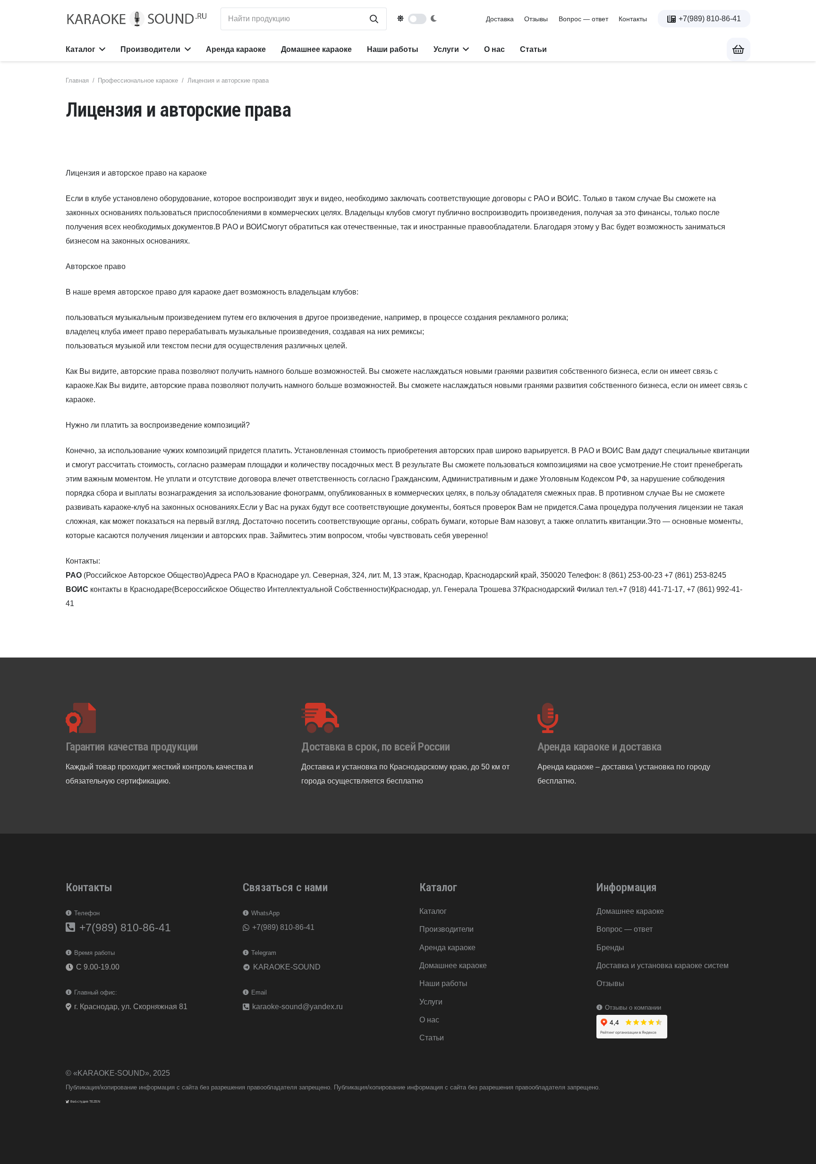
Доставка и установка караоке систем (662, 966)
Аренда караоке (447, 948)
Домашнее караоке (453, 966)
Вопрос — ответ (583, 19)
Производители (446, 929)
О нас (429, 1020)
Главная (77, 80)
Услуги (430, 1002)
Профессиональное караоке (138, 80)
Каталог (433, 911)
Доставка (500, 19)
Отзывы (536, 19)
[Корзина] (738, 49)
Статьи (431, 1038)
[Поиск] (374, 19)
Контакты (633, 19)
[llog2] (138, 19)
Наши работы (443, 983)
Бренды (610, 948)
